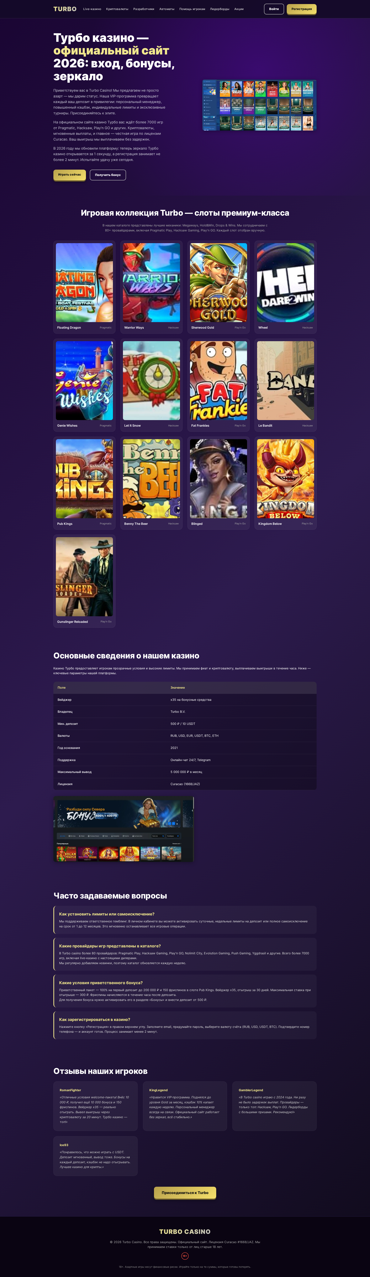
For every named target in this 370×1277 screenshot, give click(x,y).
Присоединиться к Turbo (185, 1192)
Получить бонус (108, 175)
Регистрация (302, 9)
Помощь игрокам (192, 9)
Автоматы (166, 9)
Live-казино (92, 9)
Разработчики (143, 9)
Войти (274, 9)
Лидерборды (219, 9)
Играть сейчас (69, 174)
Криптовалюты (117, 9)
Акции (239, 9)
